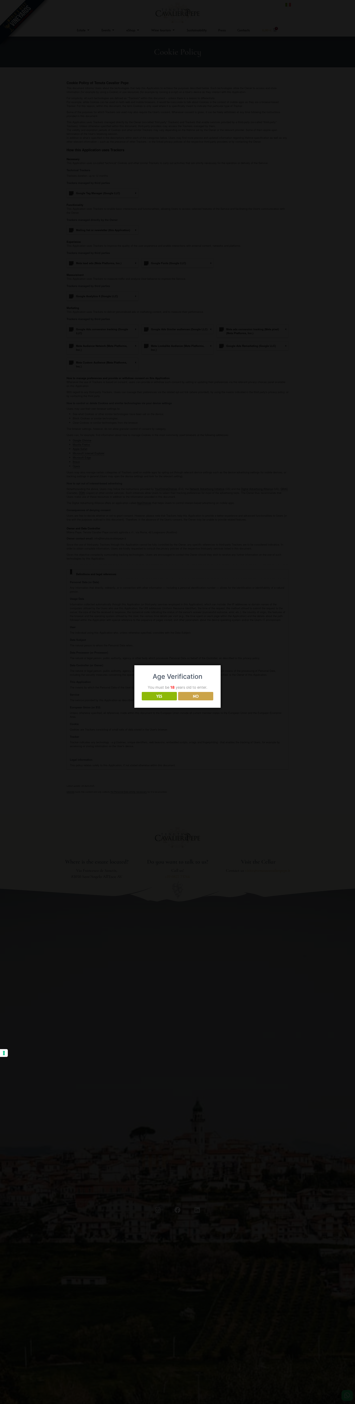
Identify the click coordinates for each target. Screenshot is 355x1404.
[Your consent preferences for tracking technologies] (4, 1053)
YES (159, 696)
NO (196, 696)
